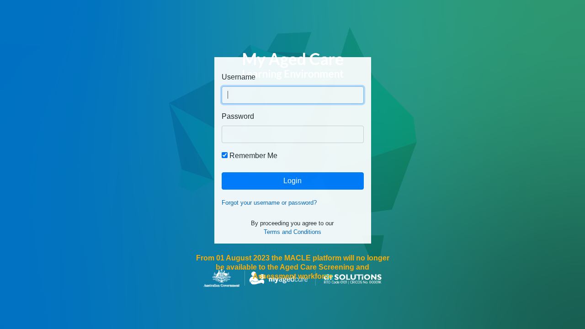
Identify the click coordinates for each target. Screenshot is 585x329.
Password (238, 116)
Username (238, 77)
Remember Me (253, 155)
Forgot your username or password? (269, 202)
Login (292, 181)
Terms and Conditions (292, 231)
